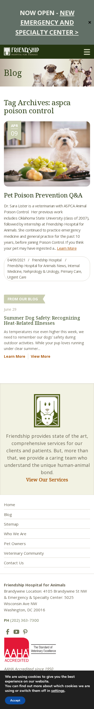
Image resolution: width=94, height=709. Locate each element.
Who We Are (15, 533)
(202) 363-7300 (21, 620)
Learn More (67, 248)
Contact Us (14, 562)
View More (40, 356)
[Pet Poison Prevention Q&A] (47, 153)
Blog (8, 514)
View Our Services (47, 479)
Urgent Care (16, 277)
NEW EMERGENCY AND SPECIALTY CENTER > (47, 22)
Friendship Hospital (47, 259)
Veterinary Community (24, 553)
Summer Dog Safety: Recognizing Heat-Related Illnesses (42, 320)
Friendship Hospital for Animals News (36, 265)
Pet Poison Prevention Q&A (43, 195)
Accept (15, 700)
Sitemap (11, 524)
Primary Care (71, 271)
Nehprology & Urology (41, 271)
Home (9, 504)
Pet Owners (15, 543)
